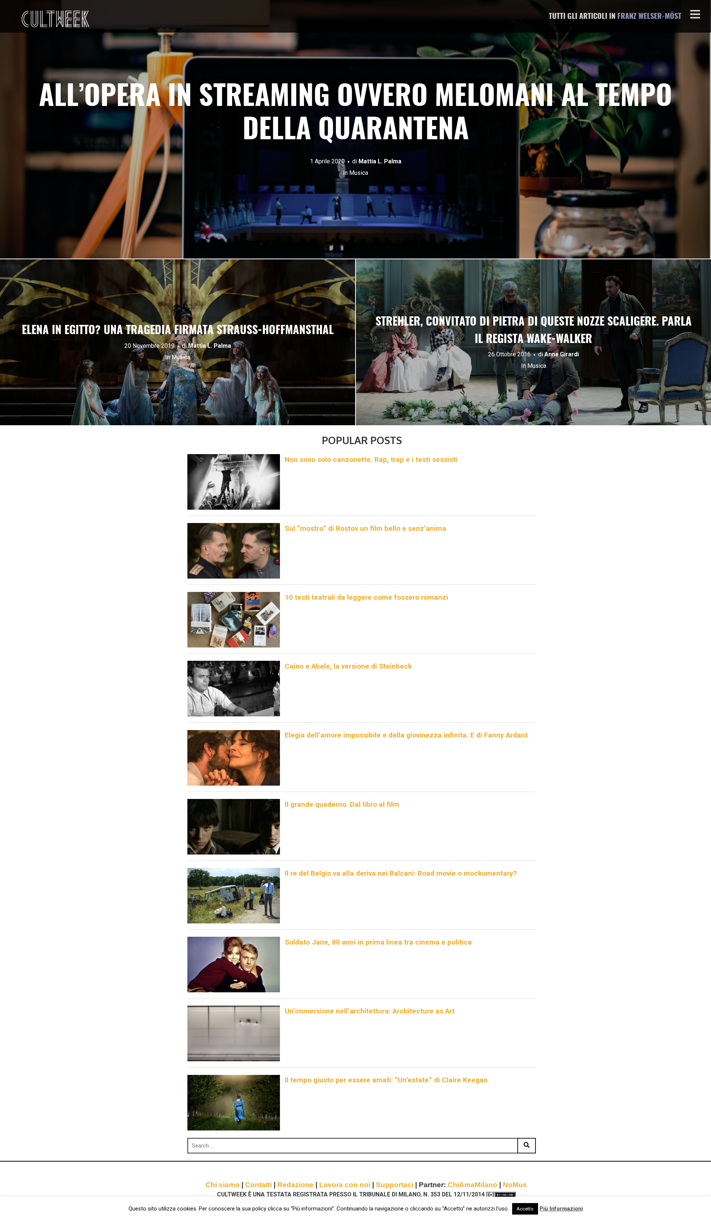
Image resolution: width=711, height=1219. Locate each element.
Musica (358, 172)
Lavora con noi (344, 1185)
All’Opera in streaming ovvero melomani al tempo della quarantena (355, 114)
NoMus (515, 1185)
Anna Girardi (561, 354)
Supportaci (394, 1185)
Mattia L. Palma (379, 161)
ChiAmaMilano (472, 1185)
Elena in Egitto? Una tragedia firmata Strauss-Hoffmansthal (178, 330)
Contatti (258, 1185)
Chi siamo (223, 1185)
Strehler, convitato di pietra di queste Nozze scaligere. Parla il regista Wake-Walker (533, 331)
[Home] (56, 19)
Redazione (295, 1185)
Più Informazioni (561, 1208)
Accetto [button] (525, 1209)
